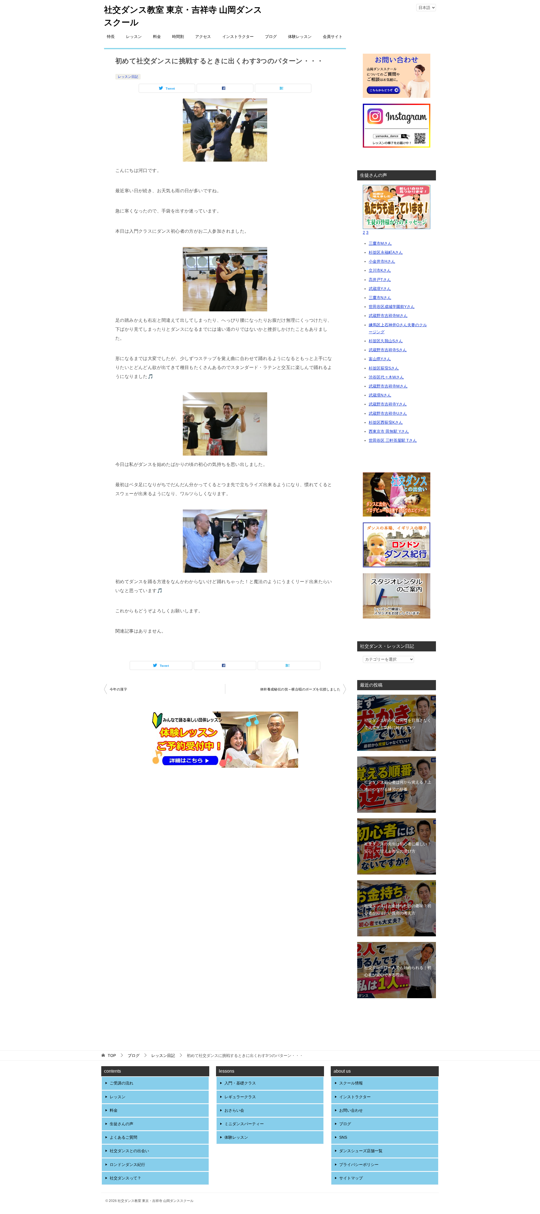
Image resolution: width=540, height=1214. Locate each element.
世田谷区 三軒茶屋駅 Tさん (393, 440)
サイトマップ (351, 1178)
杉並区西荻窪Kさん (386, 422)
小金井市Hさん (382, 261)
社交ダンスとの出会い (129, 1151)
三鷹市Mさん (380, 243)
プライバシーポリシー (359, 1164)
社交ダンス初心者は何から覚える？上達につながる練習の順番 (397, 785)
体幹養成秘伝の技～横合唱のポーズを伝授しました (300, 689)
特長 (111, 36)
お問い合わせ (351, 1110)
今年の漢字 (118, 689)
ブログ (271, 36)
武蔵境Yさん (380, 288)
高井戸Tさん (380, 279)
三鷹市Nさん (380, 297)
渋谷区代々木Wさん (386, 377)
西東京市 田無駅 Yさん (389, 431)
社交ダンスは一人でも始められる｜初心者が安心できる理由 (397, 971)
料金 (157, 36)
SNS (343, 1137)
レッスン (134, 36)
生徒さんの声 (121, 1124)
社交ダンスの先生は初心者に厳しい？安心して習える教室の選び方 (397, 847)
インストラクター (238, 36)
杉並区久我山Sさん (386, 341)
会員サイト (333, 36)
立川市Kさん (380, 270)
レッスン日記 (128, 77)
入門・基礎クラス (240, 1083)
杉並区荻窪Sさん (384, 368)
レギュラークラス (240, 1097)
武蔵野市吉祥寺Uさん (388, 413)
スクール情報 (351, 1083)
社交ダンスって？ (125, 1178)
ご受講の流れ (121, 1083)
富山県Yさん (380, 359)
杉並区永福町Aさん (386, 252)
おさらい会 (234, 1110)
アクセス (203, 36)
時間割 (178, 36)
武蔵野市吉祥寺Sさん (388, 350)
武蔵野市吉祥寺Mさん (388, 315)
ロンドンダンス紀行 (127, 1164)
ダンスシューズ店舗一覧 (360, 1151)
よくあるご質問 (123, 1137)
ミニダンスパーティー (244, 1124)
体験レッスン (300, 36)
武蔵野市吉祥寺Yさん (388, 404)
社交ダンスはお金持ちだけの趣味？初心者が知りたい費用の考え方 (397, 909)
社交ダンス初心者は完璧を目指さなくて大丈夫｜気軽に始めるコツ (397, 724)
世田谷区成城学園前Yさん (392, 306)
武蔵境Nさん (380, 395)
